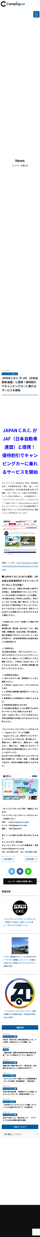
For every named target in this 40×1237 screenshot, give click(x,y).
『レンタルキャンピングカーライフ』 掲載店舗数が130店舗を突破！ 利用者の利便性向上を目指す (20, 1014)
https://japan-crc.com (27, 503)
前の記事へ (8, 859)
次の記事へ (30, 859)
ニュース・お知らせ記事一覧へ (20, 881)
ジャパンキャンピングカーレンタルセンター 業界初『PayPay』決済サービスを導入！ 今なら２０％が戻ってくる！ (19, 922)
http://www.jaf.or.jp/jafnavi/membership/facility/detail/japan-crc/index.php (20, 566)
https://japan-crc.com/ (19, 822)
